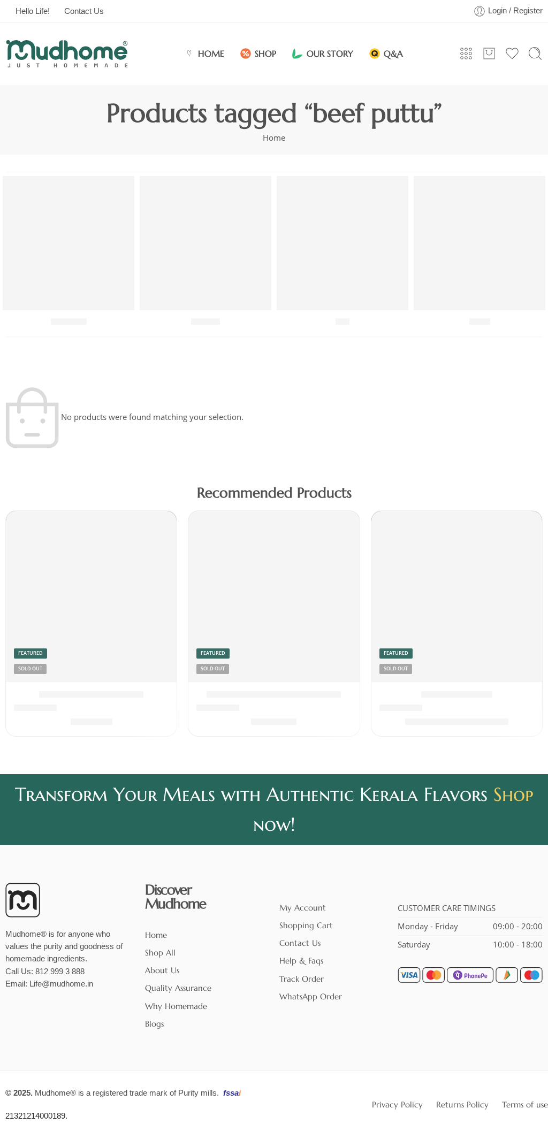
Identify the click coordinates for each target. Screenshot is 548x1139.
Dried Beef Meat (456, 695)
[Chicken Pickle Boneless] (91, 596)
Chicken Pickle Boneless (91, 695)
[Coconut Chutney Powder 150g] (273, 596)
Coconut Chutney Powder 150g (274, 695)
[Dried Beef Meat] (456, 596)
